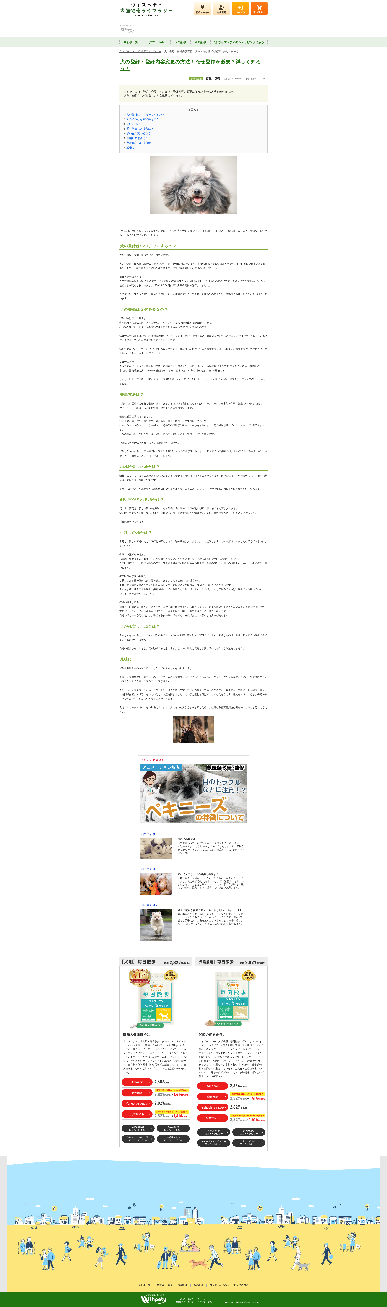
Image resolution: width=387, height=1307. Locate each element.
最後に (130, 147)
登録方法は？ (134, 123)
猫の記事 (200, 42)
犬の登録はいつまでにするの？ (145, 114)
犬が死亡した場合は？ (140, 142)
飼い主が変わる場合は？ (141, 133)
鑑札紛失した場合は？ (140, 128)
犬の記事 (180, 42)
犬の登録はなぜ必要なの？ (142, 119)
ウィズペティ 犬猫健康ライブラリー (140, 51)
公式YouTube (156, 42)
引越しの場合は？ (137, 138)
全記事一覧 (131, 42)
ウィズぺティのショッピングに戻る (240, 42)
